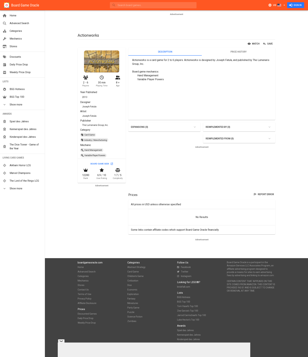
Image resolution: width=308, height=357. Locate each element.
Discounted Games (87, 313)
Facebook (186, 267)
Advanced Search (87, 271)
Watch (256, 43)
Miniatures (132, 303)
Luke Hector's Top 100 (188, 319)
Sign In (298, 5)
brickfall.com (183, 286)
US (274, 5)
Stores (81, 285)
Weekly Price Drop (87, 322)
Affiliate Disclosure (87, 303)
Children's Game (135, 276)
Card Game (133, 271)
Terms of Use (84, 294)
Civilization (132, 280)
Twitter (184, 271)
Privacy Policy (84, 298)
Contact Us (83, 289)
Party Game (133, 307)
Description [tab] (165, 51)
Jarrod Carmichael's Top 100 (191, 315)
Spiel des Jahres (185, 330)
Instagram (186, 276)
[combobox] (153, 5)
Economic (132, 289)
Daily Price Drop (85, 318)
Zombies (131, 321)
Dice (129, 285)
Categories (83, 276)
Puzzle (130, 312)
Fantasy (131, 298)
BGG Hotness (183, 297)
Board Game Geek (99, 164)
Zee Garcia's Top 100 (187, 310)
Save (270, 43)
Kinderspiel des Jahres (188, 339)
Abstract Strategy (136, 267)
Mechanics (83, 280)
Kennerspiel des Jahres (189, 335)
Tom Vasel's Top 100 (187, 306)
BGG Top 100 (183, 301)
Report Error (266, 194)
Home (81, 267)
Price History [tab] (239, 51)
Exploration (133, 294)
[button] (22, 104)
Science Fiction (134, 316)
